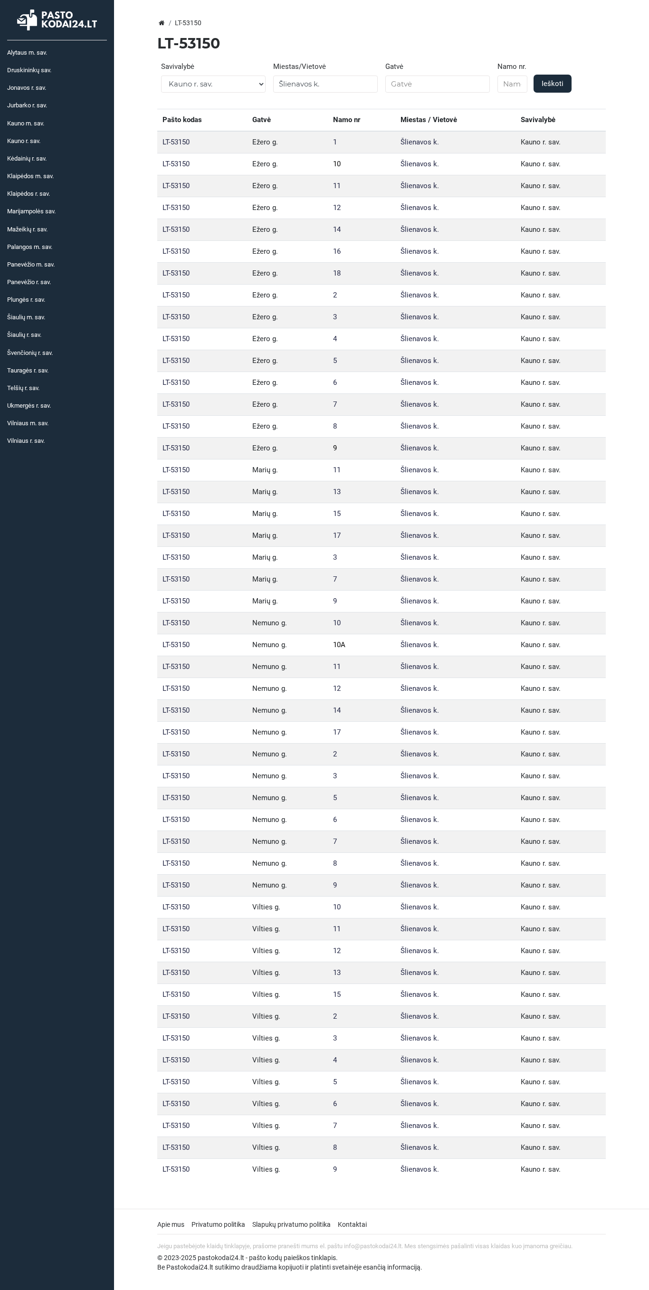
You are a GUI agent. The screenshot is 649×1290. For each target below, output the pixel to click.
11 (337, 186)
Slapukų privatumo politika (291, 1224)
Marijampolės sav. (31, 211)
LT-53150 (176, 142)
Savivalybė (177, 66)
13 (337, 491)
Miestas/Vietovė (299, 66)
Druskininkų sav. (29, 70)
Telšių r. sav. (23, 388)
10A (339, 644)
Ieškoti (552, 83)
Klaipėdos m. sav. (30, 176)
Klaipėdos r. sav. (28, 193)
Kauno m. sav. (25, 123)
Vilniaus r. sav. (26, 440)
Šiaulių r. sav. (24, 334)
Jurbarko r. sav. (27, 105)
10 (337, 164)
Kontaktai (352, 1224)
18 (337, 273)
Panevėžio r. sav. (29, 282)
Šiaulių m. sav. (26, 317)
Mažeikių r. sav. (27, 229)
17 (337, 535)
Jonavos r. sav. (26, 87)
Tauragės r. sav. (27, 370)
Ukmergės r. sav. (29, 405)
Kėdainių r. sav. (27, 158)
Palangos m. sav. (29, 246)
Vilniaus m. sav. (27, 423)
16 (337, 251)
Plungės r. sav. (26, 299)
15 (337, 513)
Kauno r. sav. (23, 140)
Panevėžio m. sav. (31, 264)
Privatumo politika (218, 1224)
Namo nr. (511, 66)
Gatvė (394, 66)
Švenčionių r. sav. (30, 352)
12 (337, 207)
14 (337, 229)
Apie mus (170, 1224)
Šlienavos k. (420, 142)
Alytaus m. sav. (27, 52)
